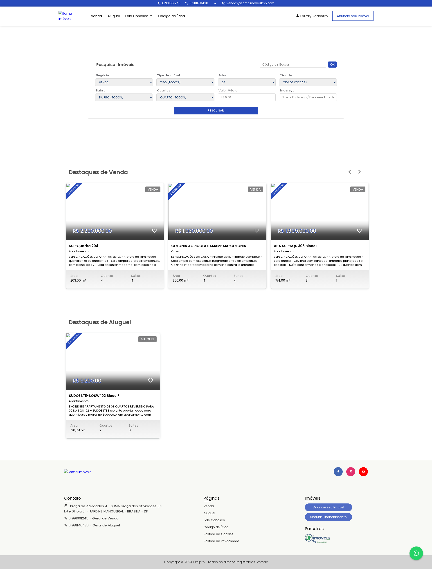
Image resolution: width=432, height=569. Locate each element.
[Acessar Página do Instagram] (350, 471)
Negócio (102, 75)
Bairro (101, 90)
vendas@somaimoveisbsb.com (250, 3)
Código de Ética (216, 527)
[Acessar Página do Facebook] (338, 471)
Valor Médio (227, 90)
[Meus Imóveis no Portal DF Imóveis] (317, 542)
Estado (224, 75)
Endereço (287, 90)
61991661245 (171, 3)
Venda (96, 16)
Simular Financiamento (328, 517)
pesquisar (216, 110)
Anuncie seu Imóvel (353, 16)
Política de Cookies (218, 534)
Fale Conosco (214, 520)
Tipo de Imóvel (168, 75)
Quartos (163, 90)
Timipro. (199, 562)
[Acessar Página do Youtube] (363, 471)
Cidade (286, 75)
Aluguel (114, 16)
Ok (332, 64)
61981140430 (198, 3)
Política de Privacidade (221, 541)
